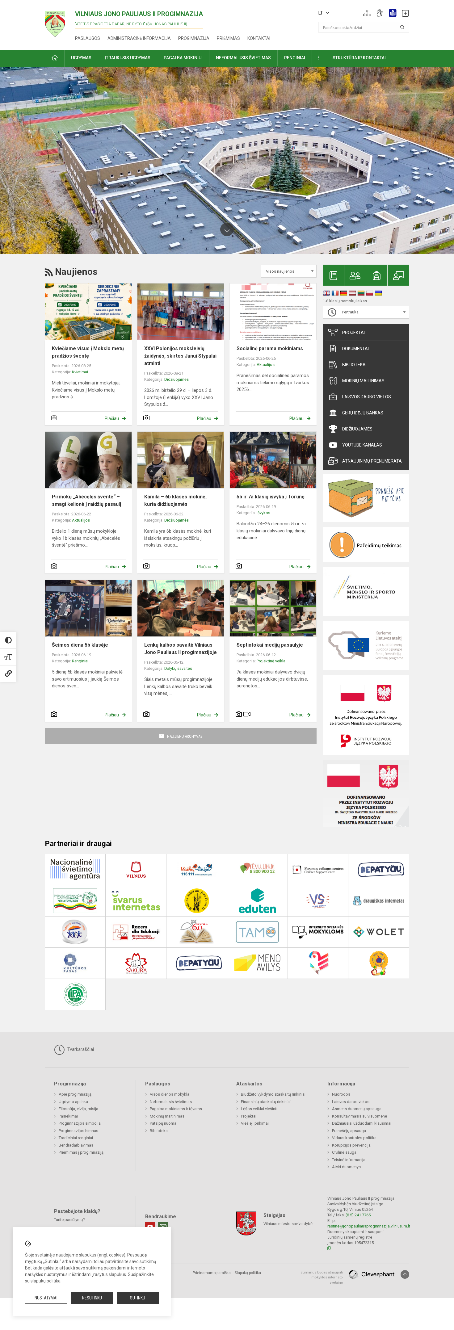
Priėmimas (228, 38)
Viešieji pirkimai (255, 1123)
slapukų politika (46, 1280)
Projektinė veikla (271, 661)
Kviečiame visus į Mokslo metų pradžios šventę (88, 352)
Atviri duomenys (346, 1166)
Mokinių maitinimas (363, 380)
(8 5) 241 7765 (358, 1215)
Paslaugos (87, 38)
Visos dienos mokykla (169, 1094)
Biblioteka (354, 364)
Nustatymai (46, 1297)
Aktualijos (266, 364)
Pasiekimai (68, 1116)
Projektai (353, 332)
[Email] (163, 1227)
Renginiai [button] (294, 57)
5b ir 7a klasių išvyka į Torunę (271, 497)
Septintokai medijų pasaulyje (270, 645)
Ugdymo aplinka (73, 1101)
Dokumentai (355, 348)
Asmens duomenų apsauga (356, 1108)
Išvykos (263, 512)
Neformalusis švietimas (171, 1101)
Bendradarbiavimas (76, 1145)
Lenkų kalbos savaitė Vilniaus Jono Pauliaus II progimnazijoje (180, 648)
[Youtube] (150, 1227)
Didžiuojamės (176, 379)
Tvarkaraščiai (80, 1049)
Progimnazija (193, 38)
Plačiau (112, 418)
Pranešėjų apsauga (349, 1130)
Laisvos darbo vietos (366, 396)
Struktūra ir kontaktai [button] (359, 57)
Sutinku (137, 1297)
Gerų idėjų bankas (362, 412)
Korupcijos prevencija (351, 1145)
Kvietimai (80, 372)
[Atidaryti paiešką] (402, 27)
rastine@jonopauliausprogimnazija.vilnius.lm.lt (368, 1226)
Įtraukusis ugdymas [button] (127, 57)
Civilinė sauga (344, 1152)
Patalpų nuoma (163, 1123)
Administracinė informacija (139, 38)
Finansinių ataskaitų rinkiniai (266, 1101)
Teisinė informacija (348, 1159)
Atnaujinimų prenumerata (372, 461)
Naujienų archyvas (185, 736)
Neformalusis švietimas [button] (243, 57)
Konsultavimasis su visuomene (359, 1116)
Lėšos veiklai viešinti (259, 1108)
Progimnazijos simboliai (80, 1123)
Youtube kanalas (362, 445)
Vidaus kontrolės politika (354, 1137)
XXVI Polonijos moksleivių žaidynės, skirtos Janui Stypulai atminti (180, 356)
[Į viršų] (405, 1274)
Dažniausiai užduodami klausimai (361, 1123)
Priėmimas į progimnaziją (81, 1152)
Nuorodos (341, 1094)
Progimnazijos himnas (78, 1130)
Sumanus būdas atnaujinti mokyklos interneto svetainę (322, 1277)
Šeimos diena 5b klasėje (80, 645)
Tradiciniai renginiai (76, 1137)
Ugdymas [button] (81, 57)
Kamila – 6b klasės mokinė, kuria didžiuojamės (175, 500)
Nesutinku (92, 1297)
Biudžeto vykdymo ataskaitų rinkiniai (273, 1094)
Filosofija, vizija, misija (78, 1108)
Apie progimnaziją (75, 1094)
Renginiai (80, 661)
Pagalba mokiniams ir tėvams (176, 1108)
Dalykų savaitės (178, 668)
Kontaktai (258, 38)
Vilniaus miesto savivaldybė (288, 1223)
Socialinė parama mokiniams (270, 348)
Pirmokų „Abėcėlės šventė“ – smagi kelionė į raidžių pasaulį (86, 500)
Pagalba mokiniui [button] (183, 57)
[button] (367, 13)
